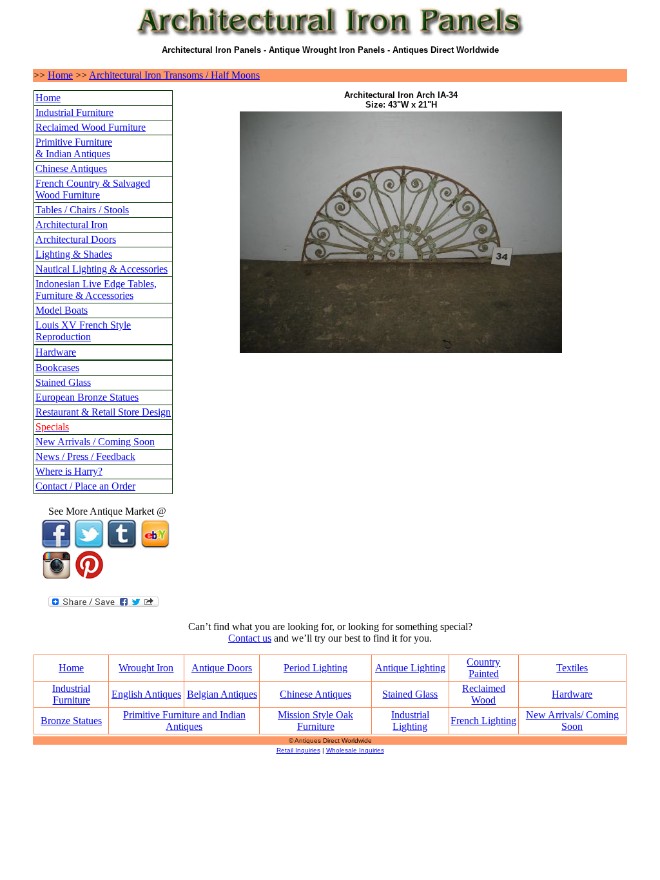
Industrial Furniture (74, 112)
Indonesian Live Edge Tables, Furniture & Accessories (96, 289)
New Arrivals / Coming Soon (95, 441)
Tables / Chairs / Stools (82, 209)
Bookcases (57, 367)
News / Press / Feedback (85, 456)
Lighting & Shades (73, 254)
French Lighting (483, 720)
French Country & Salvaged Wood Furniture (92, 189)
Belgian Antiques (222, 694)
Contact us (249, 638)
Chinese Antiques (71, 168)
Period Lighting (315, 667)
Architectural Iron (71, 224)
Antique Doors (221, 667)
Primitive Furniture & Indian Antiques (73, 148)
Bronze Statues (71, 720)
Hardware (55, 352)
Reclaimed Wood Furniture (90, 127)
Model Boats (61, 310)
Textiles (572, 667)
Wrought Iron (146, 667)
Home (60, 75)
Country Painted (483, 667)
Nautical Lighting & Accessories (101, 268)
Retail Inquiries (298, 750)
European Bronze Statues (87, 397)
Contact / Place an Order (85, 486)
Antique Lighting (410, 667)
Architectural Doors (75, 239)
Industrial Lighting (410, 720)
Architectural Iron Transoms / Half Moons (174, 75)
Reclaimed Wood (483, 694)
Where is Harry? (68, 471)
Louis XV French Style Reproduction (83, 331)
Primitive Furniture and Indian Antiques (184, 720)
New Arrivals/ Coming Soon (572, 720)
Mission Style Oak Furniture (315, 720)
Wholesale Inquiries (355, 750)
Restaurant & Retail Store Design (103, 412)
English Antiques (146, 694)
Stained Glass (63, 382)
